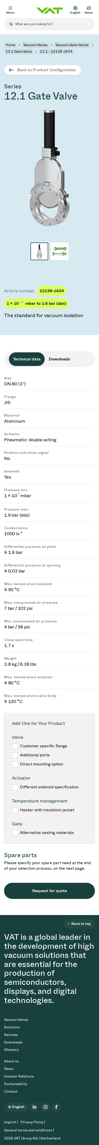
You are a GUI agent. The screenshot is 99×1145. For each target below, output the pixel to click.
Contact (11, 1091)
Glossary (11, 1050)
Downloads (13, 1042)
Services (11, 1035)
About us (11, 1061)
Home (10, 45)
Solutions (12, 1027)
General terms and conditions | (29, 1130)
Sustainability (15, 1084)
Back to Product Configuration (46, 70)
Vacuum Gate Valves (72, 45)
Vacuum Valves (35, 45)
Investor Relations (19, 1076)
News (8, 1069)
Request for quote (49, 890)
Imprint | (11, 1122)
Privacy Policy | (33, 1122)
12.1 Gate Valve (19, 51)
